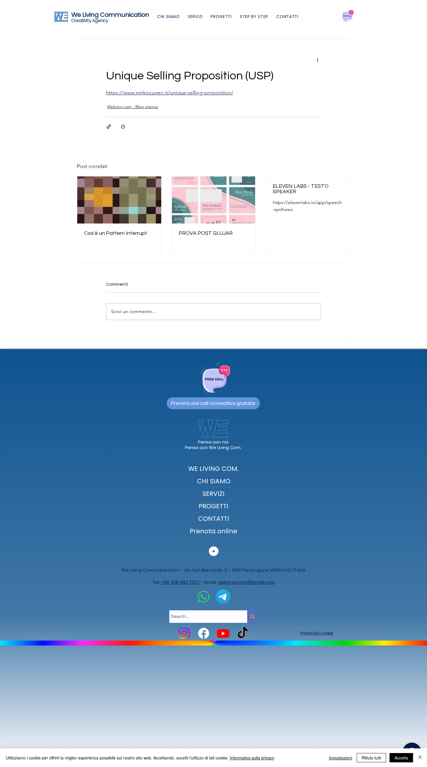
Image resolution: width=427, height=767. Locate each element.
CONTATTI (213, 518)
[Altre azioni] (317, 59)
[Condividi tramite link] (109, 126)
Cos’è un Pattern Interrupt (115, 233)
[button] (254, 17)
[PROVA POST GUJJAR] (214, 200)
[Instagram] (184, 633)
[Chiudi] (420, 757)
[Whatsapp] (203, 596)
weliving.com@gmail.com (246, 582)
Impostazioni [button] (340, 758)
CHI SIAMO (213, 481)
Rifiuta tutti (371, 758)
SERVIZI (213, 493)
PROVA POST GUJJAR (206, 233)
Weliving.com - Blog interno (132, 106)
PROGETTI (213, 506)
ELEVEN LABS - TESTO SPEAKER (301, 188)
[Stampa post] (123, 126)
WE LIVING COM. (213, 468)
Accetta (401, 758)
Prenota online (213, 531)
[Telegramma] (223, 596)
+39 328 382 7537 (180, 582)
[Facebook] (203, 633)
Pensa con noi (213, 442)
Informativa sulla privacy (252, 758)
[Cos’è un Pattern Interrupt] (119, 200)
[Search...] (252, 616)
